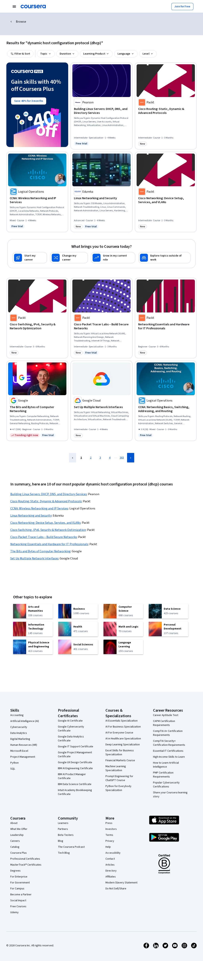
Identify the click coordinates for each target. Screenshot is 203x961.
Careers (15, 841)
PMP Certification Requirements (163, 775)
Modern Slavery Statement (121, 883)
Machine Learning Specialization (115, 768)
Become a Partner (21, 895)
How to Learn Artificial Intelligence (166, 765)
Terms (109, 835)
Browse (21, 21)
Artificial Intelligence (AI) (24, 721)
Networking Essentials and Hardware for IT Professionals (49, 544)
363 (122, 458)
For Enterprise (18, 877)
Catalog (14, 847)
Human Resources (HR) (23, 745)
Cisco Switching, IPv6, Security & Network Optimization (48, 530)
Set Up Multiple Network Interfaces (34, 558)
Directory (111, 871)
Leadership (17, 835)
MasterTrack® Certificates (25, 865)
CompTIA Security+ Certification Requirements (169, 743)
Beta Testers (66, 835)
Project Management (22, 757)
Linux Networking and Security (31, 515)
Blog (60, 841)
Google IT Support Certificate (75, 747)
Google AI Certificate (70, 721)
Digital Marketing (20, 739)
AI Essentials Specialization (121, 721)
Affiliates (110, 877)
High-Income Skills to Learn (169, 757)
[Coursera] (33, 6)
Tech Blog (64, 853)
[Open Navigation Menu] (14, 6)
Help (108, 847)
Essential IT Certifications (168, 751)
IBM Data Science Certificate (74, 784)
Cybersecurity (18, 727)
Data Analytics (18, 733)
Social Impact (18, 900)
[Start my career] (29, 257)
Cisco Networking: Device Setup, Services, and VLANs (45, 523)
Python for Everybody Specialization (118, 788)
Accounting (17, 715)
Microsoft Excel (19, 751)
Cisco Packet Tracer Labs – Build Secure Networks (43, 537)
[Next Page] (130, 457)
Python (14, 763)
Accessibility (113, 853)
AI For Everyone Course (119, 733)
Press (108, 823)
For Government (20, 883)
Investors (111, 829)
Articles (110, 865)
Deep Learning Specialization (122, 745)
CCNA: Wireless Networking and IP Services (39, 508)
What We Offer (18, 829)
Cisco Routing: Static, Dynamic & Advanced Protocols (46, 501)
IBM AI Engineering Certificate (75, 768)
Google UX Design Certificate (75, 762)
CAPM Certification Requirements (164, 723)
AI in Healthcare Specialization (123, 739)
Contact (110, 859)
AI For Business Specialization (123, 727)
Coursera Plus (18, 853)
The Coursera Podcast (71, 847)
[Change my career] (69, 257)
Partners (63, 829)
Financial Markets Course (120, 760)
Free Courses (18, 906)
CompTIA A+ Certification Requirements (168, 733)
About (13, 823)
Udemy (14, 912)
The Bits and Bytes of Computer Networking (40, 551)
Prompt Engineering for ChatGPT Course (119, 778)
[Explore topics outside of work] (164, 257)
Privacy (109, 841)
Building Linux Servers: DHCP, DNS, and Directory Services (48, 494)
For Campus (17, 889)
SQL (12, 769)
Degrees (15, 871)
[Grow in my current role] (113, 257)
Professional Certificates (25, 859)
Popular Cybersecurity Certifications (166, 785)
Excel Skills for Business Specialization (119, 752)
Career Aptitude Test (165, 715)
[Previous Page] (72, 457)
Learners (63, 823)
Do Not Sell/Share (115, 889)
